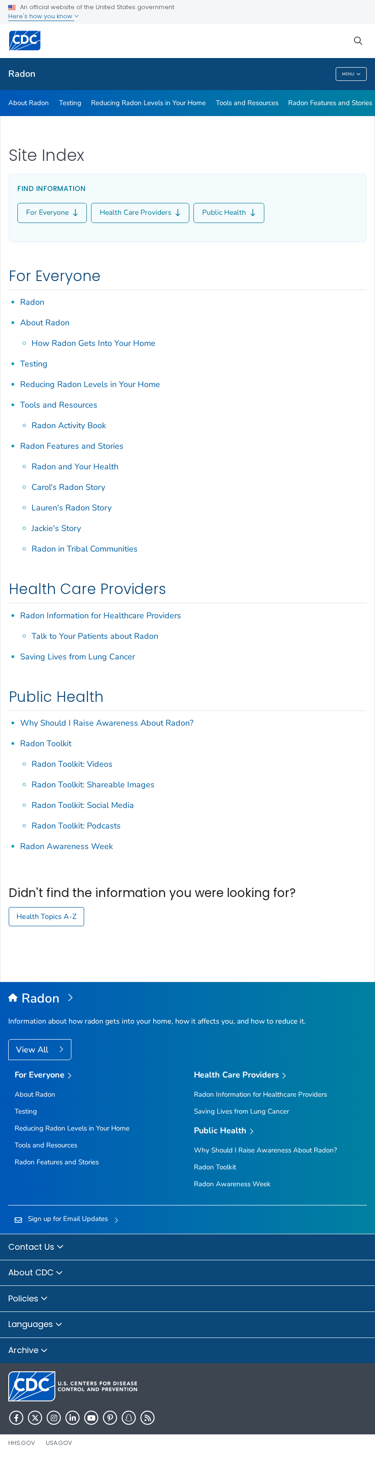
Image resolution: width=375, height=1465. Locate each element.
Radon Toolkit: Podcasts (76, 825)
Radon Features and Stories (330, 102)
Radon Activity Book (69, 425)
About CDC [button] (32, 1272)
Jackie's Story (56, 528)
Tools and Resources (247, 102)
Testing (70, 102)
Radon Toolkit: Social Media (83, 805)
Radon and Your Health (75, 466)
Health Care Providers (136, 212)
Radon (22, 74)
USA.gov (59, 1442)
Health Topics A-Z (46, 917)
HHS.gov (21, 1442)
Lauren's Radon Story (72, 507)
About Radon (28, 102)
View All (33, 1049)
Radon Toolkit (45, 743)
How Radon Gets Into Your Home (93, 343)
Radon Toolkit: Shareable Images (93, 784)
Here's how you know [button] (41, 16)
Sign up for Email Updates (68, 1218)
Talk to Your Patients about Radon (95, 636)
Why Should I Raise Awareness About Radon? (106, 722)
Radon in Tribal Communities (85, 548)
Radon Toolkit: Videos (72, 764)
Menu (348, 74)
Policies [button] (24, 1298)
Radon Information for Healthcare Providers (100, 615)
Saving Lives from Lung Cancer (77, 656)
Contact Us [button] (32, 1247)
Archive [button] (24, 1350)
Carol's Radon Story (68, 487)
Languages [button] (31, 1324)
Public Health (225, 212)
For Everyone (48, 212)
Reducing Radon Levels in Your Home (148, 102)
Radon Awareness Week (66, 846)
